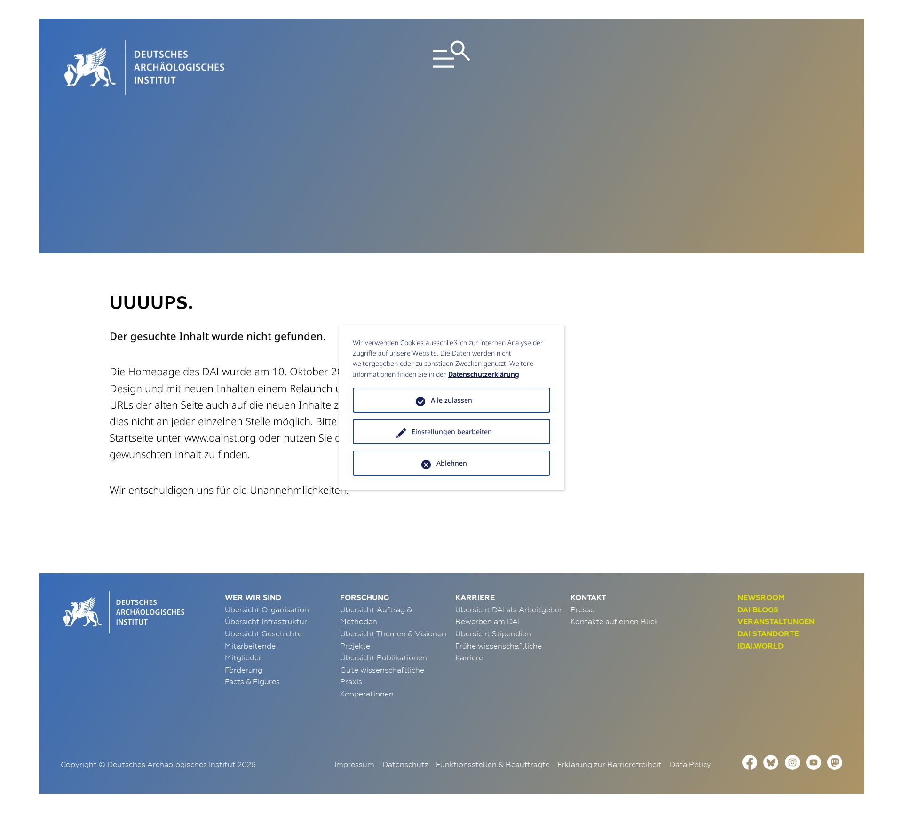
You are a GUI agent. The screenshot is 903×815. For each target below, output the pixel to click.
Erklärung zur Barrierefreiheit (609, 764)
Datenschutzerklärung (483, 374)
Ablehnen (451, 463)
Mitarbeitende (250, 645)
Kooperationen (367, 693)
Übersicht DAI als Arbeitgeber (508, 609)
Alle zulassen (451, 400)
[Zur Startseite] (123, 611)
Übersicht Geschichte (263, 633)
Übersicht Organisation (267, 609)
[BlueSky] (770, 761)
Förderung (243, 669)
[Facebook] (749, 761)
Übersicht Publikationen (383, 657)
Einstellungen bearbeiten (452, 431)
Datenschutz (405, 764)
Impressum (354, 764)
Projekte (355, 645)
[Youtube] (813, 761)
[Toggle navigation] (451, 67)
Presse (582, 609)
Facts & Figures (252, 681)
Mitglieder (243, 657)
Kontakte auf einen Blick (614, 621)
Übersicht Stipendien (493, 633)
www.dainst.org (220, 437)
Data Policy (690, 764)
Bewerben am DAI (487, 621)
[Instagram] (792, 761)
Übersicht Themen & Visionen (393, 633)
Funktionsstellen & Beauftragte (493, 764)
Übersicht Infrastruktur (266, 621)
